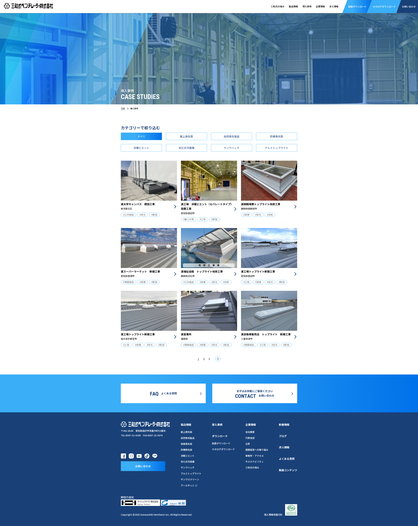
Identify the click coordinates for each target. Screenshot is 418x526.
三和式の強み (277, 6)
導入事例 (307, 6)
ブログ (283, 436)
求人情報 (333, 6)
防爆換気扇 (276, 136)
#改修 (270, 214)
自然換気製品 (231, 136)
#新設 (154, 214)
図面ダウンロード (221, 443)
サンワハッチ (231, 148)
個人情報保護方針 (273, 514)
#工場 (203, 219)
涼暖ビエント (141, 148)
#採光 (142, 214)
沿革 (247, 443)
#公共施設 (128, 214)
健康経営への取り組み (256, 449)
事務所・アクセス (254, 455)
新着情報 (284, 425)
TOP (123, 108)
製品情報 (293, 6)
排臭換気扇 (186, 443)
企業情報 (320, 6)
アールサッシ (187, 485)
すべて (141, 136)
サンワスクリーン (190, 479)
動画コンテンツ (288, 470)
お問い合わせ (143, 466)
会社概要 (250, 432)
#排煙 (246, 214)
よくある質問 (287, 459)
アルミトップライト (276, 148)
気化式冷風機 (186, 148)
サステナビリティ (254, 461)
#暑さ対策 (188, 219)
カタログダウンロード (223, 449)
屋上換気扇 (186, 136)
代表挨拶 (250, 438)
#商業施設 (128, 282)
